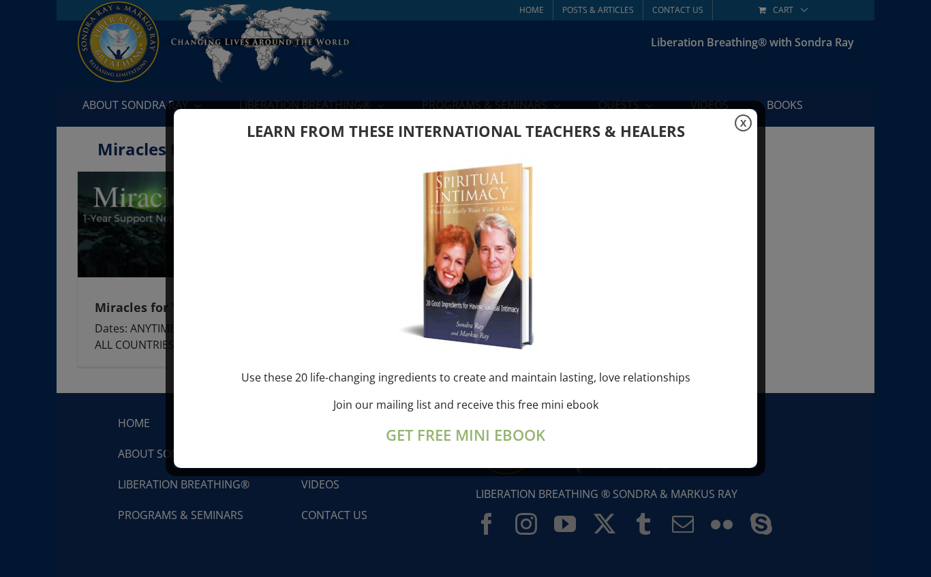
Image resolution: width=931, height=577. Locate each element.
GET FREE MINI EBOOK (465, 435)
